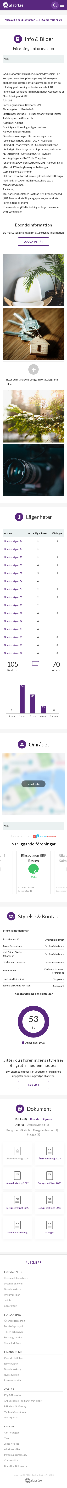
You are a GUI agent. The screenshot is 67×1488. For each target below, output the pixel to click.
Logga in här (33, 241)
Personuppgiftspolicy (15, 1454)
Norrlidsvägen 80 (13, 645)
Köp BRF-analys (12, 1395)
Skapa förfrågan (12, 1342)
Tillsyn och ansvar (13, 1331)
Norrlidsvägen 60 (13, 565)
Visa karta (33, 784)
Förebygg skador (13, 1337)
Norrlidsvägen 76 (13, 629)
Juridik (7, 1300)
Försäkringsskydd (13, 1326)
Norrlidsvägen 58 (13, 557)
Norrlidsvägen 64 (13, 581)
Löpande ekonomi (13, 1283)
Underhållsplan (12, 1294)
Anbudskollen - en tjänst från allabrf (23, 1400)
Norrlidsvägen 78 (13, 637)
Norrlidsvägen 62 (13, 573)
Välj (6, 59)
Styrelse (47, 1119)
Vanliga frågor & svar (15, 1411)
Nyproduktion (11, 1374)
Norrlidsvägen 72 (13, 613)
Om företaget (11, 1432)
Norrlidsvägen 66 (13, 589)
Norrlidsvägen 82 (13, 653)
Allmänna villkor (12, 1449)
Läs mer (33, 1085)
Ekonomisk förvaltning (16, 1277)
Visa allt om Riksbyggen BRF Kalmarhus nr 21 (33, 19)
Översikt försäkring (14, 1320)
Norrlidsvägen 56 (13, 549)
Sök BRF (35, 1262)
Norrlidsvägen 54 (13, 541)
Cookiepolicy (11, 1460)
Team (7, 1438)
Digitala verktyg (12, 1289)
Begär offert (10, 1305)
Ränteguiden (11, 1363)
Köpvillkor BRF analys (15, 1465)
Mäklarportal (11, 1417)
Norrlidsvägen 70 (13, 605)
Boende (34, 1119)
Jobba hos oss (11, 1443)
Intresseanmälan (13, 1380)
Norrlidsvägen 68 (13, 597)
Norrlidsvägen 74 (13, 621)
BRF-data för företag (15, 1406)
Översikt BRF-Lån (13, 1358)
